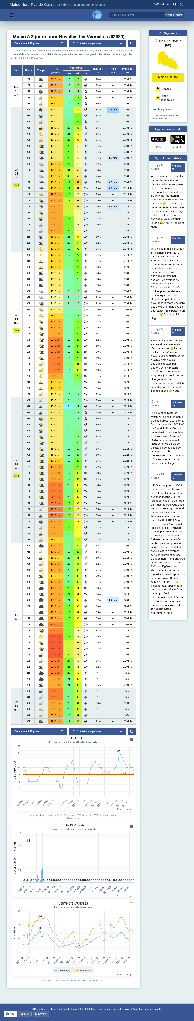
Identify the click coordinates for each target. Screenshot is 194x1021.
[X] (181, 4)
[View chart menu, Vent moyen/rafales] (131, 905)
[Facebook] (175, 4)
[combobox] (146, 15)
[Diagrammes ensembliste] (132, 43)
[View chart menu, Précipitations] (131, 826)
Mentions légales (153, 1009)
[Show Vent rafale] (83, 970)
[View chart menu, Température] (131, 739)
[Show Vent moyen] (63, 970)
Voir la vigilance (162, 109)
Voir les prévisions (173, 15)
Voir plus (176, 165)
